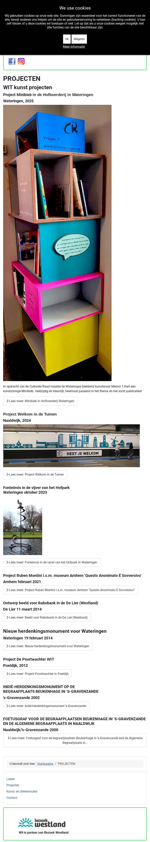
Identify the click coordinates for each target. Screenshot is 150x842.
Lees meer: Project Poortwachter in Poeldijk (38, 674)
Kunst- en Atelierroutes (21, 791)
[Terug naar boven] (143, 835)
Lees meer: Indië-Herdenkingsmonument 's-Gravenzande (47, 706)
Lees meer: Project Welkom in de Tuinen (36, 474)
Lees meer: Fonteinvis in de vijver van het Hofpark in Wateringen (52, 562)
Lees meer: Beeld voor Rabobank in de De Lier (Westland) (48, 617)
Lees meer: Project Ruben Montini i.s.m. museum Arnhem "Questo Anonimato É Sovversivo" (71, 590)
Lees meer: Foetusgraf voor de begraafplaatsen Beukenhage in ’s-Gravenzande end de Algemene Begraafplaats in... (76, 740)
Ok (67, 39)
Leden (10, 779)
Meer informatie (74, 47)
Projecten (12, 785)
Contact (11, 798)
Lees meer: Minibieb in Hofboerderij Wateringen (41, 401)
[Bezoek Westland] (42, 821)
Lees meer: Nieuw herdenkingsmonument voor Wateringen (48, 646)
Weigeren (79, 39)
